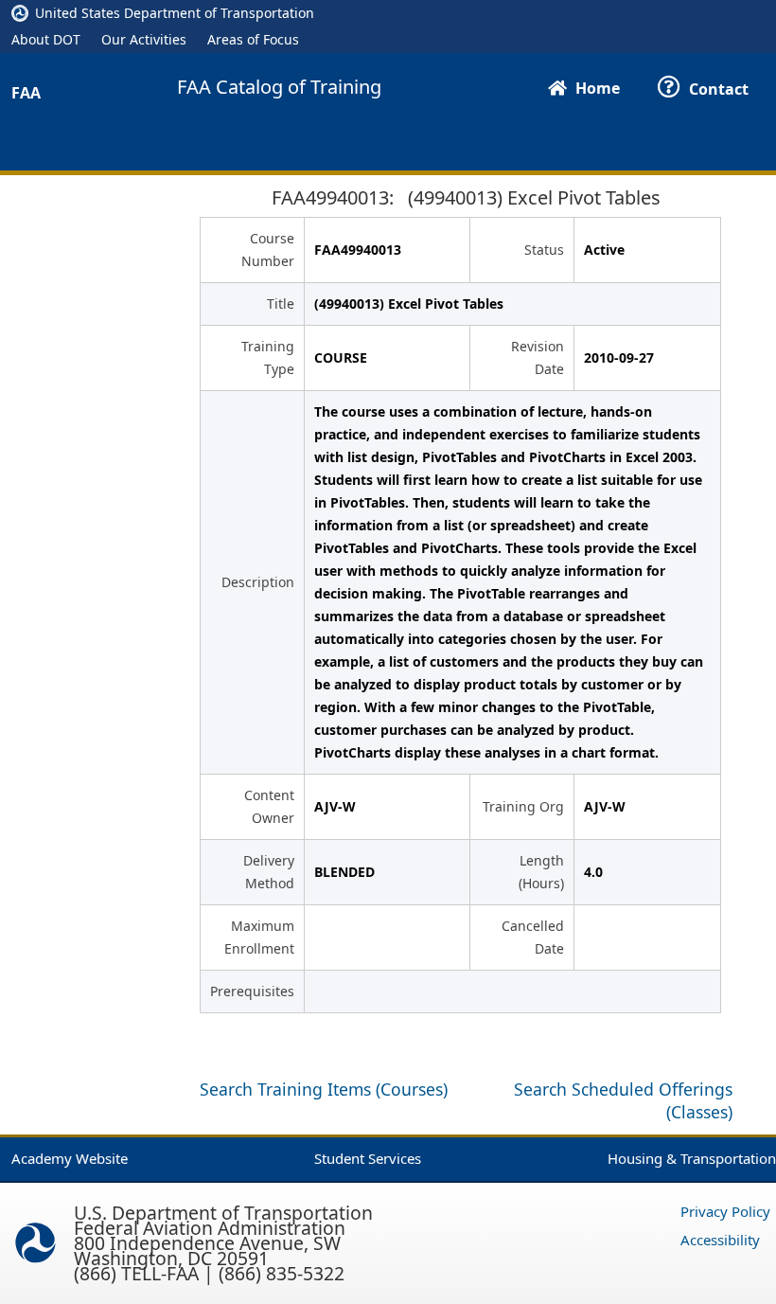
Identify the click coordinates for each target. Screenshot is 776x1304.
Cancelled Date (533, 937)
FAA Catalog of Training (279, 87)
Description (257, 582)
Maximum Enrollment (259, 937)
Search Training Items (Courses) (324, 1089)
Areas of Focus (253, 39)
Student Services (367, 1158)
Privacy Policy (725, 1211)
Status (544, 250)
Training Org (523, 806)
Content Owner (269, 806)
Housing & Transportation (692, 1158)
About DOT (45, 39)
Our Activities (143, 39)
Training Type (267, 357)
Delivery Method (268, 871)
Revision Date (537, 357)
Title (280, 304)
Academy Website (69, 1158)
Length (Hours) (541, 871)
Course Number (267, 249)
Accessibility (720, 1239)
